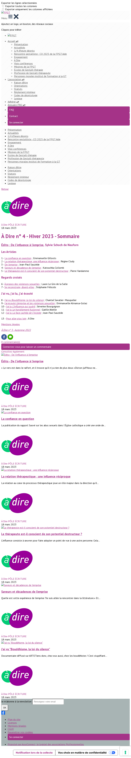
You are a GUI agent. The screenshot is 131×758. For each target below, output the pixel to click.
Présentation (21, 44)
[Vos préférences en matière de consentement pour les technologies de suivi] (125, 752)
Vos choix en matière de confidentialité (82, 752)
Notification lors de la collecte (34, 752)
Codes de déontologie (25, 95)
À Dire (17, 60)
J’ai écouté (30, 303)
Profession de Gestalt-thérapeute (32, 73)
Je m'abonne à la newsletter (16, 701)
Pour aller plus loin (16, 318)
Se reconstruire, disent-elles (19, 287)
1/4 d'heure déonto (24, 50)
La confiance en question (18, 258)
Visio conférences (23, 63)
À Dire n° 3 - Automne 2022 (16, 330)
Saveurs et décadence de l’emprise (23, 267)
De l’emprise (11, 264)
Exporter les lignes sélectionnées (19, 2)
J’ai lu (20, 306)
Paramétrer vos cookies (20, 732)
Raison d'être (21, 82)
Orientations (20, 85)
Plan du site (14, 719)
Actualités (19, 47)
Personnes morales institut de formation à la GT (40, 76)
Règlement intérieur (24, 92)
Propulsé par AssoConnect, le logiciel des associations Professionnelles (46, 744)
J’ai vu (24, 300)
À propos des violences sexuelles (22, 284)
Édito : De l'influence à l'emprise (22, 245)
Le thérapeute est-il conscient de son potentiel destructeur (36, 270)
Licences (12, 722)
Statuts (18, 89)
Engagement (21, 57)
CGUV (11, 729)
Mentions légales (10, 324)
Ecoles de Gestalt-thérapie (28, 69)
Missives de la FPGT (25, 66)
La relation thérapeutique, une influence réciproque (32, 261)
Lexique (18, 98)
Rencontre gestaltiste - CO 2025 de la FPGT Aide (40, 53)
